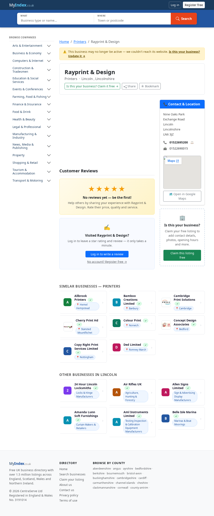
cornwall (123, 487)
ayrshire (128, 468)
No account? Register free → (107, 262)
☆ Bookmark (150, 86)
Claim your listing (71, 479)
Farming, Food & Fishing (30, 97)
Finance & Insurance (27, 104)
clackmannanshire (104, 487)
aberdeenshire (102, 468)
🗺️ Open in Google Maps (182, 196)
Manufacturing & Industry (25, 135)
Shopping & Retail (25, 163)
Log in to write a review (107, 254)
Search (186, 19)
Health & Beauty (24, 119)
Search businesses (72, 474)
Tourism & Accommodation (24, 171)
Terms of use (68, 500)
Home (64, 41)
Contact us (66, 490)
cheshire (142, 483)
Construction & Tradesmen (23, 70)
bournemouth (116, 473)
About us (65, 485)
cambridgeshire (126, 478)
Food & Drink (22, 112)
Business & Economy (27, 53)
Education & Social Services (25, 80)
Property (18, 155)
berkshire (98, 473)
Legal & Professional (27, 127)
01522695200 (178, 142)
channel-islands (125, 483)
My (21, 5)
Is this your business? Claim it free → (92, 86)
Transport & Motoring (28, 180)
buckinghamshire (104, 478)
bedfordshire (143, 468)
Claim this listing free (182, 255)
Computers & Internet (28, 61)
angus (117, 468)
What (23, 15)
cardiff (142, 478)
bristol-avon (134, 473)
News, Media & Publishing (23, 146)
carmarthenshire (103, 483)
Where (101, 15)
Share (131, 86)
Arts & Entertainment (27, 46)
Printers (80, 41)
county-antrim (139, 487)
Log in (175, 5)
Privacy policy (68, 495)
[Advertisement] (107, 134)
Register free (194, 5)
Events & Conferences (28, 89)
